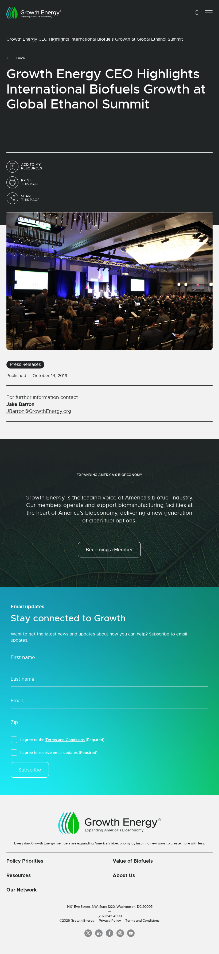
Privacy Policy (110, 920)
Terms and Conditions (65, 739)
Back (20, 58)
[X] (88, 933)
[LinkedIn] (99, 933)
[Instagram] (120, 933)
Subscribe (29, 770)
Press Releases (25, 364)
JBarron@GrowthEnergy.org (38, 411)
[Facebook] (109, 933)
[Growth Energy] (33, 13)
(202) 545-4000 (109, 916)
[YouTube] (131, 933)
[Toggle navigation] (209, 13)
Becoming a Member (109, 550)
